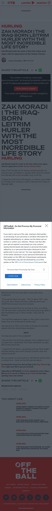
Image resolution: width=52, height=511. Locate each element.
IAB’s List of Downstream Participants (29, 262)
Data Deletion (12, 285)
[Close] (47, 226)
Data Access (26, 285)
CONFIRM (13, 276)
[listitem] (26, 269)
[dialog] (26, 255)
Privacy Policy (39, 285)
